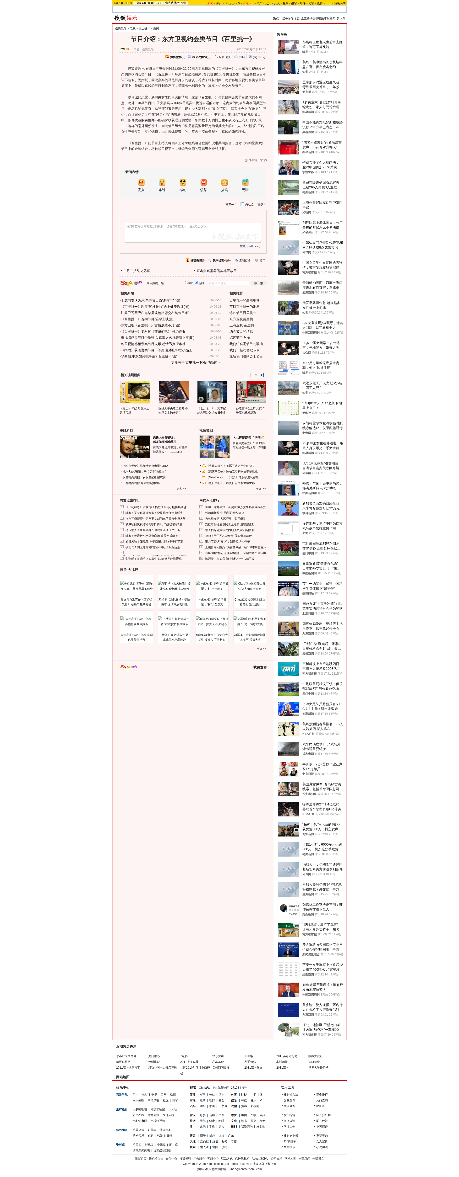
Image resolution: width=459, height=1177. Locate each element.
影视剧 (255, 1106)
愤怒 (203, 190)
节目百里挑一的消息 (245, 307)
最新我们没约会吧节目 (246, 356)
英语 (263, 1115)
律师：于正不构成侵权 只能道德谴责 (228, 536)
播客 (294, 3)
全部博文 (318, 1158)
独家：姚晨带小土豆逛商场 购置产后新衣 (152, 536)
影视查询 (289, 1100)
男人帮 (341, 18)
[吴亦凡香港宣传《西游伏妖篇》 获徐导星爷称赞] (136, 586)
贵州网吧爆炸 (221, 1067)
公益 (212, 1094)
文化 (234, 1121)
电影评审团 (140, 1121)
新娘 (212, 1115)
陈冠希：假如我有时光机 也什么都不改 (230, 558)
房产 (268, 3)
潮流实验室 (158, 1109)
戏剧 (173, 1094)
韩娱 (160, 1135)
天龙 (193, 1141)
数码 (203, 1126)
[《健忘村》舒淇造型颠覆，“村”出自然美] (212, 586)
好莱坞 (152, 1130)
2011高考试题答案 (128, 1067)
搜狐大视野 (315, 1056)
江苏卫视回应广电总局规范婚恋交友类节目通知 (156, 313)
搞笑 (224, 190)
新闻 (156, 28)
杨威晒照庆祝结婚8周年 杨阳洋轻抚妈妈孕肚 (154, 524)
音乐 (163, 1094)
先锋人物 (168, 1115)
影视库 (149, 1144)
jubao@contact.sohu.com (245, 1169)
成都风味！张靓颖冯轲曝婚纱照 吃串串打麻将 (155, 541)
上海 (221, 1135)
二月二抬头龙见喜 (136, 271)
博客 (311, 3)
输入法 (204, 1147)
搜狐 (138, 3)
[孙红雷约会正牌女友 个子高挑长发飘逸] (251, 392)
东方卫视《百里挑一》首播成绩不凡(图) (150, 325)
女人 (277, 3)
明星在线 (138, 1115)
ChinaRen (148, 3)
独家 (150, 1135)
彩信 (234, 1141)
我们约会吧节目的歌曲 (246, 344)
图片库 (173, 1144)
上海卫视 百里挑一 (243, 325)
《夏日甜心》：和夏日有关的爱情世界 (230, 483)
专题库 (161, 1144)
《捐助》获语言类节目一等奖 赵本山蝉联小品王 (156, 350)
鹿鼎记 (204, 1141)
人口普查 (314, 1062)
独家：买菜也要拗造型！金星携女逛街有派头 (154, 513)
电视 (133, 28)
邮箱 (212, 1135)
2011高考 (282, 1067)
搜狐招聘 (185, 1158)
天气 (203, 1121)
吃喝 (221, 1121)
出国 (244, 1115)
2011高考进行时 (286, 1056)
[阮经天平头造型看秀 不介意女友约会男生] (173, 392)
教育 (234, 1115)
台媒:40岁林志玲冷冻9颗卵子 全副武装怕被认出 (235, 553)
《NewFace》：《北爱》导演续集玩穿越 (232, 477)
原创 (253, 1121)
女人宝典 (322, 1141)
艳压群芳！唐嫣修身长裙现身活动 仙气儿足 (153, 530)
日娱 (169, 1135)
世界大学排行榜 (318, 1067)
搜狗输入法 (291, 1094)
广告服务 (199, 1158)
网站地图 (290, 1158)
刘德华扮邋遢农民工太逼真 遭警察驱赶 (230, 524)
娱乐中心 (123, 1087)
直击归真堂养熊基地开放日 (217, 271)
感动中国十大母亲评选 (162, 1067)
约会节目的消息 (241, 331)
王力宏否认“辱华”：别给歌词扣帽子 (227, 541)
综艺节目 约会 (240, 338)
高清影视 (153, 1100)
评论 (221, 1094)
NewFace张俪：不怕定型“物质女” (144, 471)
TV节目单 (290, 1141)
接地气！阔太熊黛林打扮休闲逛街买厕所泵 (153, 547)
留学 (253, 1115)
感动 (183, 190)
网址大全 (289, 1126)
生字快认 (289, 1147)
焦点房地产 (172, 3)
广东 (231, 1135)
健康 (212, 1121)
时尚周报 (153, 1115)
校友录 (260, 1126)
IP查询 (320, 1106)
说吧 (224, 1147)
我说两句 (340, 3)
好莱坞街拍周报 (151, 483)
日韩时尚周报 (131, 483)
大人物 (173, 1109)
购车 (203, 1106)
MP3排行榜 (323, 1115)
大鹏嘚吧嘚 (140, 1109)
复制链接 (224, 57)
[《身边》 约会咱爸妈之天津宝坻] (135, 392)
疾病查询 (289, 1121)
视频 (285, 3)
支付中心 (171, 1158)
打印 (242, 57)
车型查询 (322, 1135)
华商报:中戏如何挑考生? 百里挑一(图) (149, 356)
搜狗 (183, 3)
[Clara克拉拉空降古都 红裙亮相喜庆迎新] (250, 586)
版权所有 (270, 1164)
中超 (254, 1094)
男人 (221, 1126)
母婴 (203, 1115)
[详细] (179, 451)
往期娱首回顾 (162, 1150)
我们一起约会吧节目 (245, 350)
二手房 (223, 1106)
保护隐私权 (242, 1158)
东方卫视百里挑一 (243, 319)
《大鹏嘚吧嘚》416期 (247, 437)
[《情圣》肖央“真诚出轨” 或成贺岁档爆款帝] (174, 621)
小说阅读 (322, 1147)
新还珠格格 (123, 1062)
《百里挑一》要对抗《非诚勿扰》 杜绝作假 (153, 331)
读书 (244, 1121)
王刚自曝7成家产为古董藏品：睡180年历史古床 (235, 547)
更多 (260, 204)
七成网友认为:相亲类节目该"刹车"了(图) (150, 300)
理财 (212, 1100)
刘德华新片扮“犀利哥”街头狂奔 (224, 513)
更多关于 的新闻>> (196, 362)
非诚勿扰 (282, 1062)
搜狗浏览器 (291, 1135)
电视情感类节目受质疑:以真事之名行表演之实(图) (158, 338)
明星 (135, 1094)
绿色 (263, 1121)
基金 (221, 1100)
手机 (212, 1126)
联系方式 (227, 1158)
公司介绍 (276, 1158)
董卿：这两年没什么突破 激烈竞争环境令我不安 (235, 507)
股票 (203, 1100)
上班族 (248, 1056)
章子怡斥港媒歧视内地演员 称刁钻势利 (230, 530)
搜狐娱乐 (121, 28)
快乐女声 (218, 1056)
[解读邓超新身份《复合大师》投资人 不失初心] (212, 621)
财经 (193, 1100)
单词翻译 (322, 1126)
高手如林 (250, 1062)
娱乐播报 (138, 1100)
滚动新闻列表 (141, 1150)
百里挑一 (144, 28)
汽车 (259, 3)
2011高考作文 (253, 1067)
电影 (145, 1094)
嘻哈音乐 (138, 1135)
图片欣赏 (322, 1121)
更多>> (261, 648)
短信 (215, 1141)
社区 (166, 1100)
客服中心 (213, 1158)
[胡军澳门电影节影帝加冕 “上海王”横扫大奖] (250, 621)
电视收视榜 (158, 1121)
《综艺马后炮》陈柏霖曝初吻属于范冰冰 (232, 471)
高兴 (141, 190)
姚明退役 (154, 1062)
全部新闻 (304, 1158)
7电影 (184, 1056)
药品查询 (322, 1100)
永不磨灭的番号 (126, 1056)
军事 (203, 1094)
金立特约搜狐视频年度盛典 (318, 18)
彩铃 (224, 1141)
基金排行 (322, 1094)
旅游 (193, 1121)
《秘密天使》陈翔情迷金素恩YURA (145, 466)
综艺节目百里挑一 (243, 313)
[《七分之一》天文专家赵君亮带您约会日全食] (212, 392)
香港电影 (165, 1130)
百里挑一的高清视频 (245, 300)
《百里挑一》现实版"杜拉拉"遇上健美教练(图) (155, 307)
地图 (215, 1147)
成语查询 (289, 1106)
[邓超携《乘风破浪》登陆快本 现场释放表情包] (174, 586)
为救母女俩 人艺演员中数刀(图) (225, 518)
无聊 (245, 190)
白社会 (249, 204)
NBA (244, 1094)
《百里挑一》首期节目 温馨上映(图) (148, 319)
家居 (212, 1106)
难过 (162, 190)
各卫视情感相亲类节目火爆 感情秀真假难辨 (153, 344)
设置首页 (141, 1158)
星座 (221, 1115)
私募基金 (218, 1062)
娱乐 (232, 3)
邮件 (303, 3)
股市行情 (289, 1115)
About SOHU (260, 1158)
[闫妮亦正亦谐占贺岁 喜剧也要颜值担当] (136, 621)
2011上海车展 (189, 1062)
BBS (328, 3)
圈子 (203, 1135)
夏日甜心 (154, 1056)
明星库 (137, 1144)
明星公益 (138, 1130)
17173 (160, 3)
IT (252, 3)
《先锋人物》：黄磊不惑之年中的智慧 (230, 466)
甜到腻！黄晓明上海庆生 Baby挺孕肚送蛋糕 (154, 558)
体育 (219, 3)
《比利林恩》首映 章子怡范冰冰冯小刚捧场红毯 (156, 507)
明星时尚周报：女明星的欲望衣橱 (144, 477)
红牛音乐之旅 (291, 18)
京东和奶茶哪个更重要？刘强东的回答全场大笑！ (157, 518)
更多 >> (181, 488)
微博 (320, 3)
